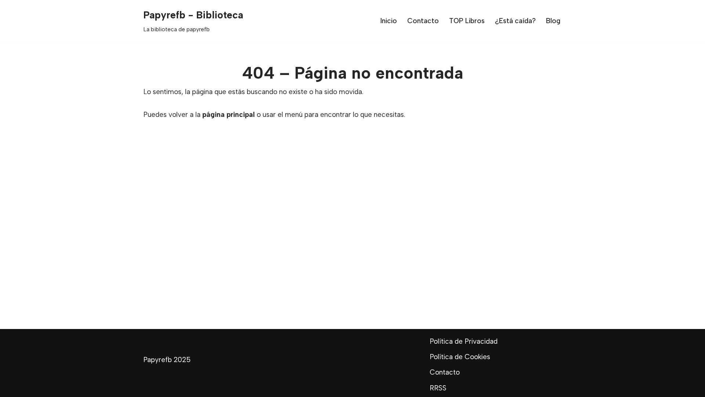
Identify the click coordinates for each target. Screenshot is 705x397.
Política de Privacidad (464, 341)
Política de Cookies (460, 357)
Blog (553, 21)
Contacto (423, 21)
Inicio (388, 21)
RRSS (438, 388)
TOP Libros (467, 21)
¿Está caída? (515, 21)
